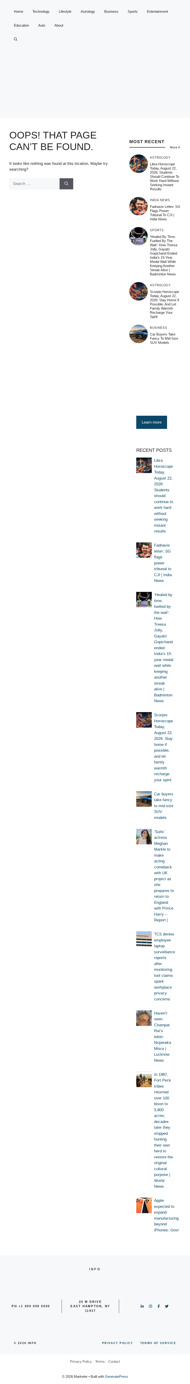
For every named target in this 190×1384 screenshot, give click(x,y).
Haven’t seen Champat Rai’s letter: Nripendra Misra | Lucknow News (162, 1037)
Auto (41, 25)
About (58, 25)
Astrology (88, 11)
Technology (41, 11)
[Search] (66, 183)
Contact (114, 1361)
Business (111, 11)
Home (18, 11)
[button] (15, 39)
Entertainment (157, 11)
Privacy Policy (81, 1361)
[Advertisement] (95, 85)
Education (21, 25)
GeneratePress (116, 1376)
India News (160, 200)
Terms (100, 1361)
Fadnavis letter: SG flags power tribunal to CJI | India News (165, 213)
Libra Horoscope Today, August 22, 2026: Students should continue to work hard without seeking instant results (164, 176)
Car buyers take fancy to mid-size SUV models (164, 338)
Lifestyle (65, 11)
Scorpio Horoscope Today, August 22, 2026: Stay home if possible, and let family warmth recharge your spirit (164, 304)
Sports (133, 11)
